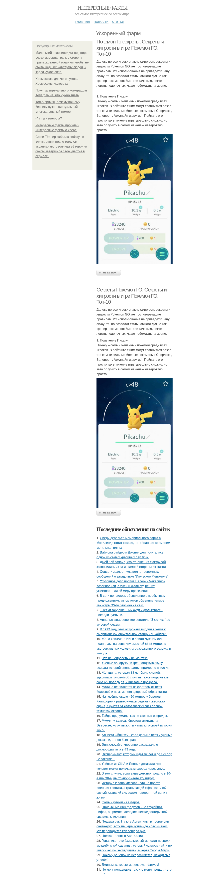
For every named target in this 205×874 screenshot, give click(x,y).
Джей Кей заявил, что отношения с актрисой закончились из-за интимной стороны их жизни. (131, 564)
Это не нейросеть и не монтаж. (125, 658)
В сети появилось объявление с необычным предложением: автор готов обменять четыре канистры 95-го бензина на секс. (131, 600)
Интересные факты (102, 7)
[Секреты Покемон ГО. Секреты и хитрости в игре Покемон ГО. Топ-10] (134, 443)
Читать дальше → (109, 272)
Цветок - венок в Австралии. (123, 835)
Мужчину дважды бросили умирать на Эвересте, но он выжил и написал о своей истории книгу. (134, 725)
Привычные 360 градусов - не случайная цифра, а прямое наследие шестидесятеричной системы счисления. (132, 812)
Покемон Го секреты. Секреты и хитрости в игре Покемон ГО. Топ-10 (130, 48)
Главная (82, 21)
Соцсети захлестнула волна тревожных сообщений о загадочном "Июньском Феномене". (132, 574)
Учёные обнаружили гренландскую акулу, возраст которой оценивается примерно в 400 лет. (133, 665)
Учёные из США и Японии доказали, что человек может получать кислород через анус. (130, 766)
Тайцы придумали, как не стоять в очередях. (135, 715)
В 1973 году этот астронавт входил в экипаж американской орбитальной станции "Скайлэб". (131, 631)
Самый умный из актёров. (121, 802)
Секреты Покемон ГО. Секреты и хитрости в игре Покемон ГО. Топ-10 (131, 296)
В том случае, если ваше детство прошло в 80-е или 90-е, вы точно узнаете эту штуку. (133, 775)
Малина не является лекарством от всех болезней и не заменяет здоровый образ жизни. (132, 689)
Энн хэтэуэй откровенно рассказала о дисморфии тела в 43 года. (127, 746)
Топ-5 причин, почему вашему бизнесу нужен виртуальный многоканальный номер (57, 106)
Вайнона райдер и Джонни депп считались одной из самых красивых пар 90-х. (129, 554)
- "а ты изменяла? (48, 118)
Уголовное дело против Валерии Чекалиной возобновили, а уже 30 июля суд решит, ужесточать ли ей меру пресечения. (130, 586)
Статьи (118, 21)
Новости (101, 21)
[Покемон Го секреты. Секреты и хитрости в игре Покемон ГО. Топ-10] (134, 199)
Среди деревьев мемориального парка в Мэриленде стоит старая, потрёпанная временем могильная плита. (133, 542)
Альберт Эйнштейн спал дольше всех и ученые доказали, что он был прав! (134, 737)
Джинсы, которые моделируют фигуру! (130, 864)
